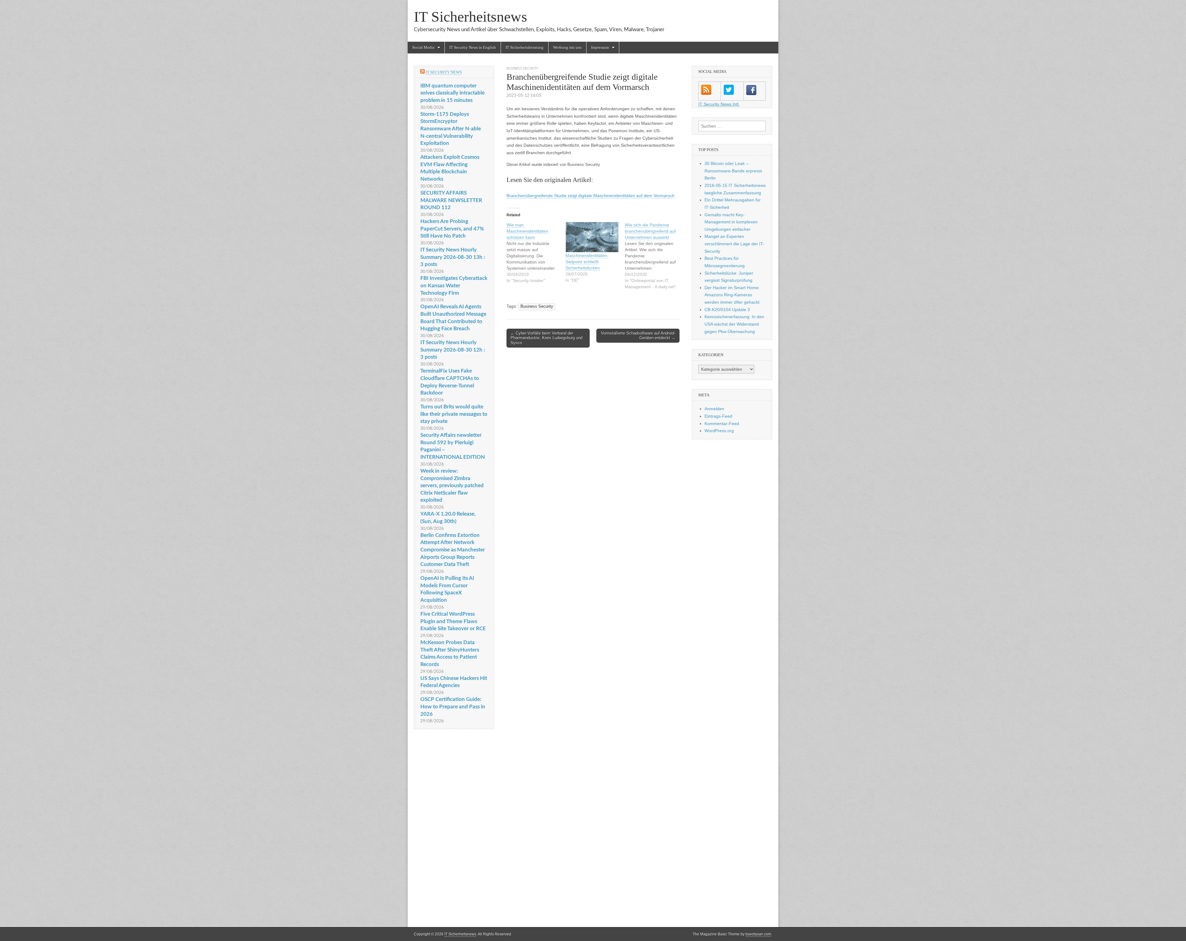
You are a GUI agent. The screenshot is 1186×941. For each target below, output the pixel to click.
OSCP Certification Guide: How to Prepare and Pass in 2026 (452, 706)
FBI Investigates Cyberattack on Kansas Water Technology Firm (453, 285)
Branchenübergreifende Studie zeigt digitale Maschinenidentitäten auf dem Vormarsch (591, 195)
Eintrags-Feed (718, 416)
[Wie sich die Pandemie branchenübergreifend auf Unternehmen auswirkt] (654, 256)
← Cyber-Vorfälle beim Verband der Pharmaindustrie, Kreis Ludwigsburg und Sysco (546, 338)
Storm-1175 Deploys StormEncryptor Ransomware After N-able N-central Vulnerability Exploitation (450, 129)
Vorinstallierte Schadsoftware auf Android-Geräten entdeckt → (638, 335)
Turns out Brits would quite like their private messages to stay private (453, 414)
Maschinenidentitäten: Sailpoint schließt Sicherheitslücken (587, 261)
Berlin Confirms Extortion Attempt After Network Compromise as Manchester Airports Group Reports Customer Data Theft (452, 550)
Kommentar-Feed (721, 423)
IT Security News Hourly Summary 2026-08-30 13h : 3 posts (452, 257)
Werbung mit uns (567, 47)
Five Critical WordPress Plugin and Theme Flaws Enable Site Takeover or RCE (453, 621)
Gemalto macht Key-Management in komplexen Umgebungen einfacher (731, 222)
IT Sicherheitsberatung (525, 47)
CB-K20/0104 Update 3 (727, 309)
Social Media (423, 47)
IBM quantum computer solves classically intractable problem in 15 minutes (452, 93)
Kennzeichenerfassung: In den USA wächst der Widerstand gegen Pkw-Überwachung (734, 324)
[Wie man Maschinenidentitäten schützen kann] (536, 253)
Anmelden (714, 408)
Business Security (522, 68)
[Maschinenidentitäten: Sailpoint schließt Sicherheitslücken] (592, 237)
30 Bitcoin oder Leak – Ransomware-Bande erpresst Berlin (733, 170)
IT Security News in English (472, 47)
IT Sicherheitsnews (470, 16)
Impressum (600, 47)
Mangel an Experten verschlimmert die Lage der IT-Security (734, 243)
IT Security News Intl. (719, 104)
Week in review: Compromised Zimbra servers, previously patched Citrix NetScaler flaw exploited (452, 485)
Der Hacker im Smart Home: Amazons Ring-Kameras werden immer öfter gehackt (732, 295)
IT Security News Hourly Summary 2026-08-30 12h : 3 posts (452, 350)
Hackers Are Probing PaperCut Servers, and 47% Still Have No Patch (452, 228)
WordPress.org (719, 430)
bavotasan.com (758, 934)
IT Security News (444, 72)
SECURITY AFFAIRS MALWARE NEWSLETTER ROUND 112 (451, 200)
